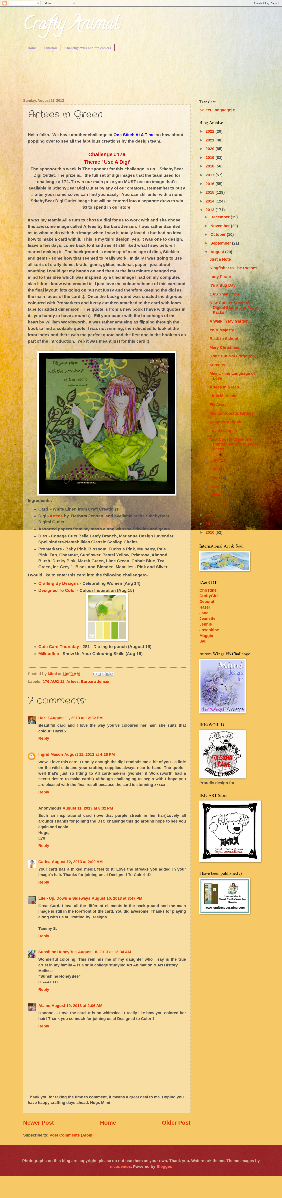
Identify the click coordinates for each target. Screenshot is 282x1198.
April (215, 486)
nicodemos (120, 1166)
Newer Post (38, 1123)
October (218, 234)
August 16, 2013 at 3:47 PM (117, 898)
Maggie (206, 635)
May (214, 477)
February (219, 503)
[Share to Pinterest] (111, 674)
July (214, 460)
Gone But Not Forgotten (232, 356)
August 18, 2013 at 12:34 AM (104, 951)
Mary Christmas (224, 347)
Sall (202, 641)
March (216, 495)
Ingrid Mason (50, 754)
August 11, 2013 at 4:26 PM (89, 754)
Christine (208, 590)
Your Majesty (222, 330)
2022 (210, 131)
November (220, 225)
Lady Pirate (220, 276)
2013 (210, 209)
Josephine (209, 630)
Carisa (44, 861)
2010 (210, 532)
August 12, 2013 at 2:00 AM (77, 861)
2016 (210, 183)
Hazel (43, 717)
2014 (210, 201)
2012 (210, 515)
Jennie (205, 624)
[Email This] (95, 674)
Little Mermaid (223, 395)
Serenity (217, 364)
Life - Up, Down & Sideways (64, 898)
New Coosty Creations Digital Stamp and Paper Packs (234, 307)
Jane (203, 613)
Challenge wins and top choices (87, 47)
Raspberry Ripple (226, 422)
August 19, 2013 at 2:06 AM (77, 1005)
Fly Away (218, 404)
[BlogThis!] (99, 674)
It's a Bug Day (223, 285)
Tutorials (50, 47)
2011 (210, 523)
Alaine (44, 1005)
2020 (210, 148)
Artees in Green (224, 387)
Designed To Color (57, 590)
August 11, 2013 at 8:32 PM (88, 808)
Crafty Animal (71, 25)
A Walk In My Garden (229, 321)
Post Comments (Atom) (72, 1135)
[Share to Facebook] (107, 674)
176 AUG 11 (53, 681)
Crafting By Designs (58, 583)
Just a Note (220, 259)
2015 (210, 192)
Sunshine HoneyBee (57, 951)
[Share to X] (103, 674)
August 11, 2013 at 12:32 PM (76, 717)
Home (32, 47)
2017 (210, 175)
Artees (56, 516)
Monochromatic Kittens (232, 413)
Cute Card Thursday (58, 646)
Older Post (176, 1123)
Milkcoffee (48, 653)
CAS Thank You (224, 294)
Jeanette (207, 618)
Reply (43, 738)
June (215, 468)
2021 (210, 140)
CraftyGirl (208, 595)
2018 (210, 166)
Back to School (224, 338)
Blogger (163, 1166)
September (221, 243)
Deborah (207, 601)
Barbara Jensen (96, 681)
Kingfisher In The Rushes (233, 268)
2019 (210, 157)
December (220, 217)
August (217, 251)
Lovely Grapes (223, 430)
